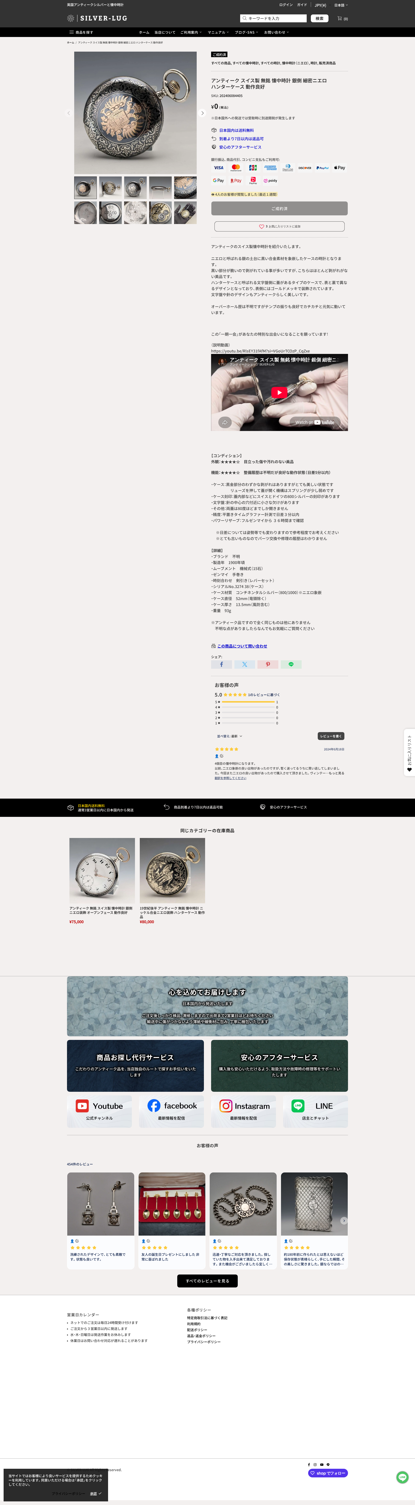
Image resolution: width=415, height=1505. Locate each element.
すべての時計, (271, 63)
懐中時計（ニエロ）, (296, 63)
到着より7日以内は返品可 (241, 138)
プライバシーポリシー (204, 1342)
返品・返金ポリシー (201, 1336)
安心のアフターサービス (240, 147)
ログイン (286, 4)
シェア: (216, 657)
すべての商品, (221, 63)
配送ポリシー (197, 1330)
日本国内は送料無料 (236, 130)
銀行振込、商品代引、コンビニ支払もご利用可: (245, 159)
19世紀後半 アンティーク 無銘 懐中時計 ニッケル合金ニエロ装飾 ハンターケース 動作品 (172, 912)
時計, (314, 63)
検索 (320, 18)
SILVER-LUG (97, 18)
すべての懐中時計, (246, 63)
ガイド (302, 4)
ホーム (70, 42)
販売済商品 (327, 63)
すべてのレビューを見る (208, 1281)
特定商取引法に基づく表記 (207, 1318)
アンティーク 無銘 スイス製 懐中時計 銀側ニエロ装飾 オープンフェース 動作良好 (100, 910)
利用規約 (194, 1324)
